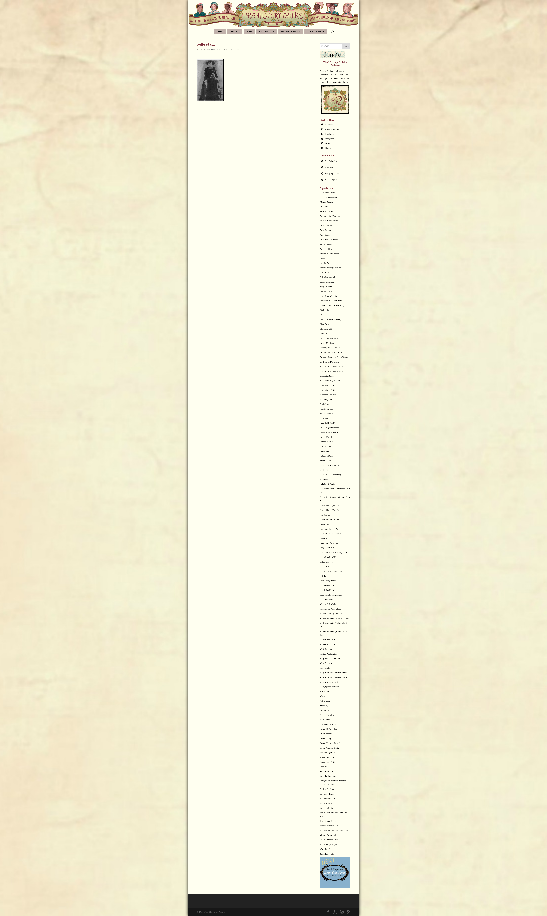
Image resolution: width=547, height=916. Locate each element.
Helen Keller (325, 460)
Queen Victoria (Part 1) (330, 743)
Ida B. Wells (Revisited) (330, 475)
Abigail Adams (326, 202)
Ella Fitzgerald (326, 399)
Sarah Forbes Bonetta (329, 776)
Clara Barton (325, 315)
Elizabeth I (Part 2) (328, 390)
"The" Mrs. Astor (327, 192)
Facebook (329, 134)
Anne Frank (325, 235)
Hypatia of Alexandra (329, 465)
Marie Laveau (326, 649)
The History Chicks (207, 49)
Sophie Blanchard (327, 798)
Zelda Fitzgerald (327, 854)
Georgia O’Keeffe (328, 423)
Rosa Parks (324, 767)
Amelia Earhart (326, 225)
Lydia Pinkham (326, 599)
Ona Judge (324, 710)
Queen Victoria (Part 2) (330, 748)
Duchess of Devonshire (330, 362)
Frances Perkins (327, 413)
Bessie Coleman (327, 282)
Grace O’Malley (327, 437)
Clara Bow (324, 324)
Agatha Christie (326, 211)
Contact (235, 31)
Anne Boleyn (325, 230)
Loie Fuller (324, 576)
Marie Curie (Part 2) (328, 644)
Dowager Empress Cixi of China (334, 357)
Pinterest (329, 148)
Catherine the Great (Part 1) (332, 301)
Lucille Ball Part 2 (328, 590)
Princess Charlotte (328, 724)
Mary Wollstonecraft (329, 682)
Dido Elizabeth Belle (329, 338)
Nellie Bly (324, 705)
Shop (249, 31)
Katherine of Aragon (329, 543)
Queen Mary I (326, 734)
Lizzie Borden (326, 566)
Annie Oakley (326, 244)
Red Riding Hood (327, 752)
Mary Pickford (326, 663)
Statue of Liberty (327, 803)
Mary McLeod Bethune (330, 658)
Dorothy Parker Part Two (331, 352)
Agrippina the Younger (330, 216)
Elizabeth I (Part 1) (328, 385)
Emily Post (324, 404)
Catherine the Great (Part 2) (332, 305)
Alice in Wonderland (329, 221)
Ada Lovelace (326, 206)
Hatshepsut (324, 451)
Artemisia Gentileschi (329, 254)
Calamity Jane (326, 291)
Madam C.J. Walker (328, 604)
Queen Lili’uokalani (328, 729)
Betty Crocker (326, 286)
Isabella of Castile (327, 484)
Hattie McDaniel (327, 456)
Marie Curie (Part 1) (328, 640)
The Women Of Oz (328, 821)
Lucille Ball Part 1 (328, 585)
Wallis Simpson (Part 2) (330, 844)
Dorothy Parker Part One (331, 348)
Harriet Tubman (327, 442)
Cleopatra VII (326, 329)
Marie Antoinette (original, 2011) (334, 618)
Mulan (322, 696)
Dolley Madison (327, 343)
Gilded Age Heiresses (329, 428)
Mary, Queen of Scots (329, 687)
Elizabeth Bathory (328, 376)
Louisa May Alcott (328, 581)
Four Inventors (326, 409)
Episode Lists (266, 31)
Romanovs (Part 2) (328, 762)
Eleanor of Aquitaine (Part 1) (332, 366)
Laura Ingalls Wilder (329, 557)
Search (346, 46)
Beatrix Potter (326, 263)
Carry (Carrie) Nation (329, 296)
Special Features (290, 31)
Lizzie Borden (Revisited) (331, 571)
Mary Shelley (325, 668)
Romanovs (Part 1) (328, 757)
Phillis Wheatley (327, 715)
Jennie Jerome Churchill (330, 519)
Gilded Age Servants (329, 432)
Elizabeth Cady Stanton (330, 380)
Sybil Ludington (327, 808)
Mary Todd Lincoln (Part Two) (333, 677)
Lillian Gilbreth (326, 562)
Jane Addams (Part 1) (329, 505)
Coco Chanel (325, 333)
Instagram (329, 139)
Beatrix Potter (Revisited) (331, 268)
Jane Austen (325, 515)
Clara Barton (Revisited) (330, 319)
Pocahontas (325, 719)
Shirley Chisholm (327, 789)
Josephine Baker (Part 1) (330, 529)
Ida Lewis (324, 479)
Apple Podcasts (332, 129)
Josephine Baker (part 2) (330, 534)
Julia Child (324, 538)
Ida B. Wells (325, 470)
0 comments (234, 49)
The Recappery (315, 31)
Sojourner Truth (327, 794)
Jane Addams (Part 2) (329, 510)
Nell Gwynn (325, 701)
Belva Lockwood (327, 277)
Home (220, 31)
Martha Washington (328, 654)
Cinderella (324, 310)
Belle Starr (324, 272)
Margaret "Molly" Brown (331, 613)
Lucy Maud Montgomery (331, 595)
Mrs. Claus (324, 691)
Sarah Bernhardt (327, 771)
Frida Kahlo (325, 418)
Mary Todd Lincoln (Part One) (333, 672)
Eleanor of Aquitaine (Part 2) (332, 371)
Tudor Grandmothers (329, 826)
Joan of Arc (325, 524)
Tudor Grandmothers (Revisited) (334, 830)
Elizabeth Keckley (328, 395)
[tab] (335, 161)
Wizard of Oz (325, 849)
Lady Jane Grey (327, 548)
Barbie (322, 258)
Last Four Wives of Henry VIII (333, 552)
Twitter (328, 143)
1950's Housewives (328, 197)
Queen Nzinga (326, 738)
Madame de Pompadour (330, 609)
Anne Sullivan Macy (329, 239)
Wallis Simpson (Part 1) (330, 840)
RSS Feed (329, 124)
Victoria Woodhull (328, 835)
